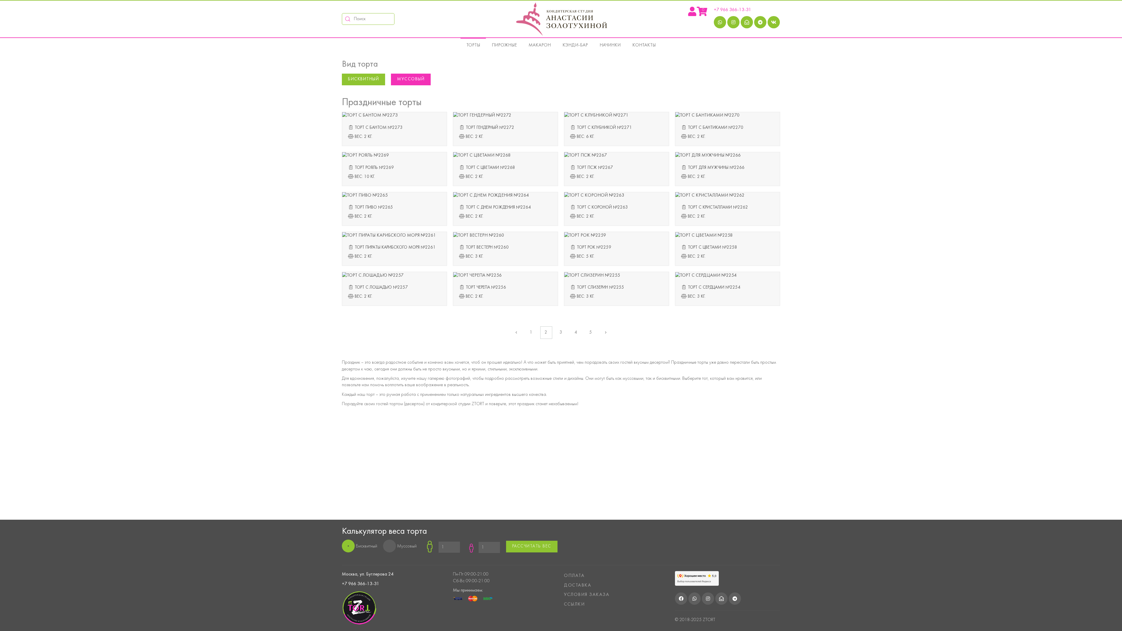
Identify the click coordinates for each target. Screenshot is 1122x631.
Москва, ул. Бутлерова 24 (368, 574)
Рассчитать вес (531, 546)
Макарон (540, 45)
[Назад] (516, 332)
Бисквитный (363, 79)
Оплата (574, 575)
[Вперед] (606, 332)
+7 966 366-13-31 (732, 10)
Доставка (577, 585)
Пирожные (504, 45)
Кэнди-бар (575, 45)
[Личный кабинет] (692, 13)
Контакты (644, 45)
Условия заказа (586, 594)
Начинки (610, 45)
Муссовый (411, 79)
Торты (473, 45)
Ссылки (574, 604)
